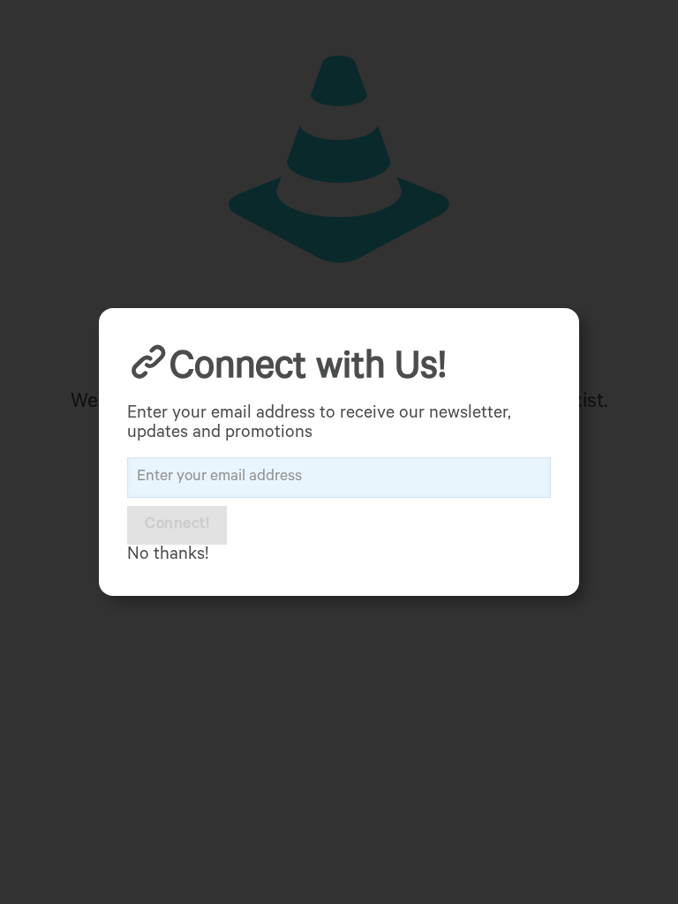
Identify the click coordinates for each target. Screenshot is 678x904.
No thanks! (167, 556)
